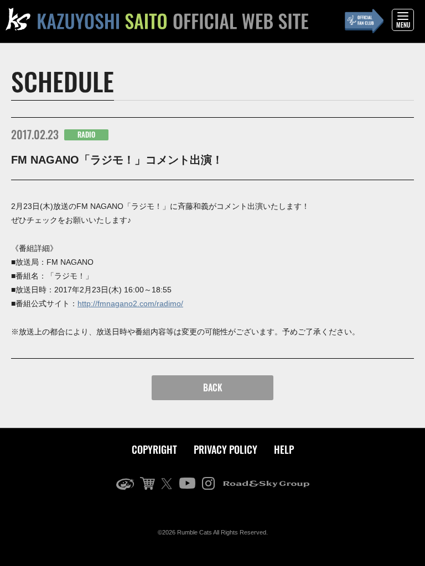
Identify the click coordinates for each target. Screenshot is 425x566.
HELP (284, 449)
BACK (212, 387)
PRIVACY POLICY (225, 449)
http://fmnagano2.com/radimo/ (130, 303)
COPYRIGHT (154, 449)
